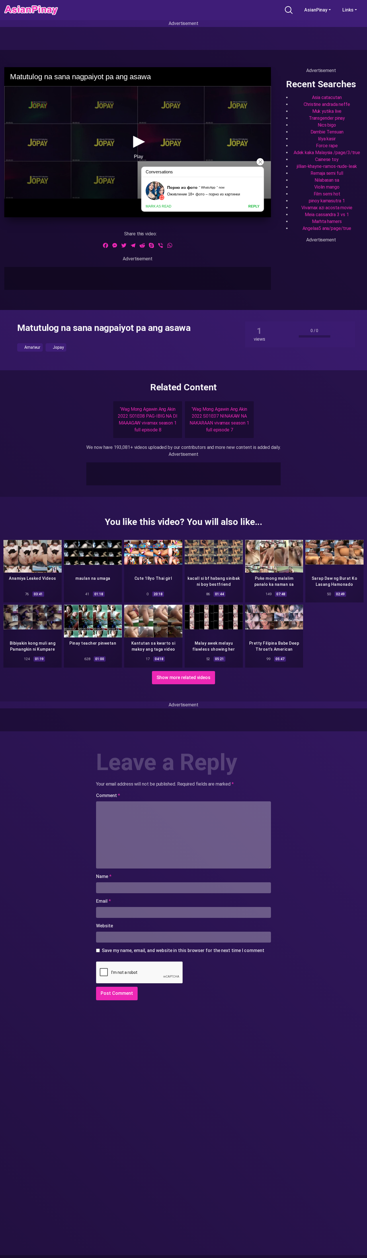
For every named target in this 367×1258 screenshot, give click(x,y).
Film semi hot (327, 194)
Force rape (326, 145)
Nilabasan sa (327, 180)
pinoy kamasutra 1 (327, 200)
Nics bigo (327, 125)
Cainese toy (327, 159)
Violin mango (326, 187)
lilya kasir (327, 138)
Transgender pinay (327, 118)
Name (104, 876)
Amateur (32, 347)
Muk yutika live (327, 111)
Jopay (58, 347)
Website (104, 926)
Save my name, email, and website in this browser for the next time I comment (183, 950)
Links (348, 10)
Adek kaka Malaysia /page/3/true (327, 152)
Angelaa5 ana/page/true (326, 228)
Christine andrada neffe (327, 104)
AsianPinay (315, 10)
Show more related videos (183, 677)
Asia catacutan (327, 97)
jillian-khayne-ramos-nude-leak (327, 166)
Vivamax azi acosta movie (326, 207)
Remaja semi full (327, 173)
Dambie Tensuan (327, 132)
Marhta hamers (327, 221)
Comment (108, 795)
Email (103, 901)
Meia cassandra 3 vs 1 (327, 214)
